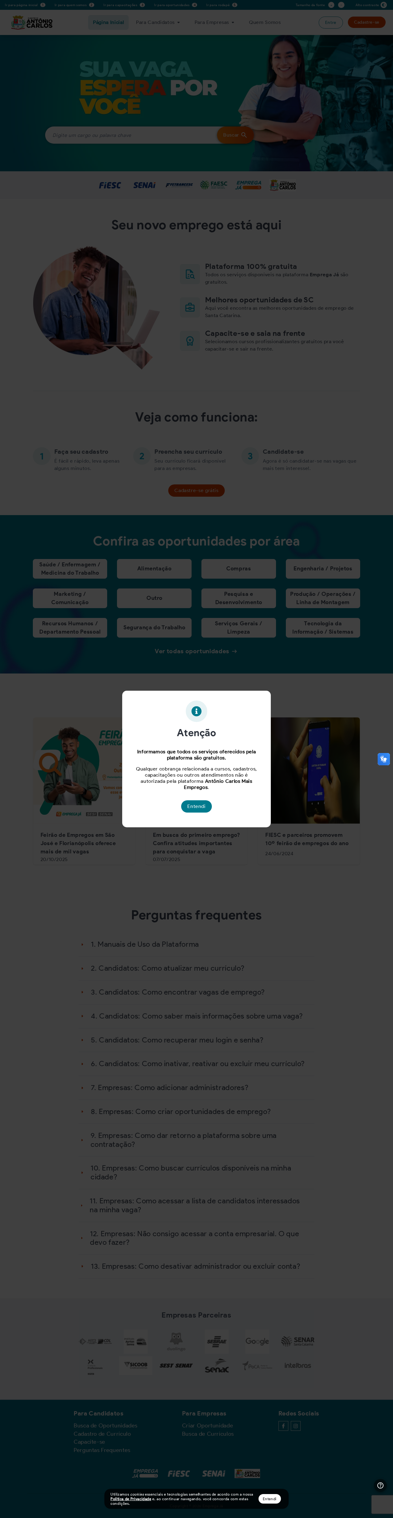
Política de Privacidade (131, 1499)
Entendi (270, 1499)
